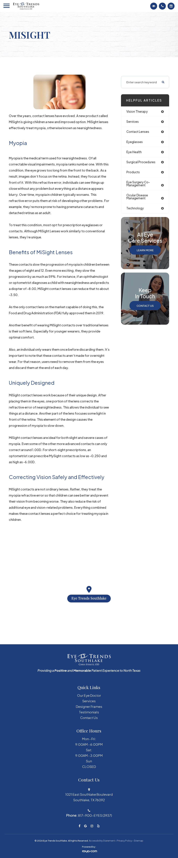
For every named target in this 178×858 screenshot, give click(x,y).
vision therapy (137, 111)
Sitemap (138, 840)
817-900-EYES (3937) (95, 815)
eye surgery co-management (138, 183)
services (132, 121)
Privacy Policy (124, 840)
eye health (134, 152)
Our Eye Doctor (89, 695)
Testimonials (89, 712)
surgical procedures (140, 162)
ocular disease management (137, 196)
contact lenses (137, 132)
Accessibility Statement (102, 840)
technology (135, 208)
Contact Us (145, 305)
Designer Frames (89, 706)
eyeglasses (134, 142)
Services (89, 701)
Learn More (145, 250)
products (133, 172)
